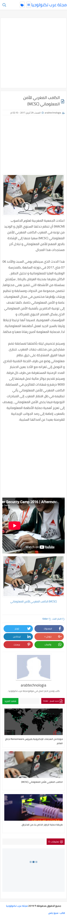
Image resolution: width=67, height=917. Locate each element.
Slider (45, 619)
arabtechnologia (53, 112)
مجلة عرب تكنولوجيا (49, 5)
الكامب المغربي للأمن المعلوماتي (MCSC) (33, 601)
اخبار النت (57, 619)
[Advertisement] (33, 53)
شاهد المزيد (10, 701)
